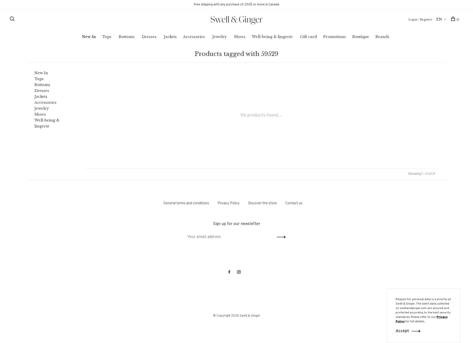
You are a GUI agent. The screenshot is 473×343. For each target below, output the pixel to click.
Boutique (360, 36)
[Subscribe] (280, 237)
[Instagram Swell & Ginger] (238, 272)
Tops (106, 36)
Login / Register (420, 19)
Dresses (149, 36)
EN (439, 19)
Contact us (294, 203)
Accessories (194, 36)
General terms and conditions (186, 203)
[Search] (13, 19)
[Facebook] (229, 272)
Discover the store (262, 203)
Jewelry (219, 36)
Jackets (170, 36)
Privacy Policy (229, 203)
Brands (382, 36)
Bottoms (127, 36)
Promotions (334, 36)
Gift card (308, 36)
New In (89, 36)
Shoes (239, 36)
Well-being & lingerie (272, 36)
